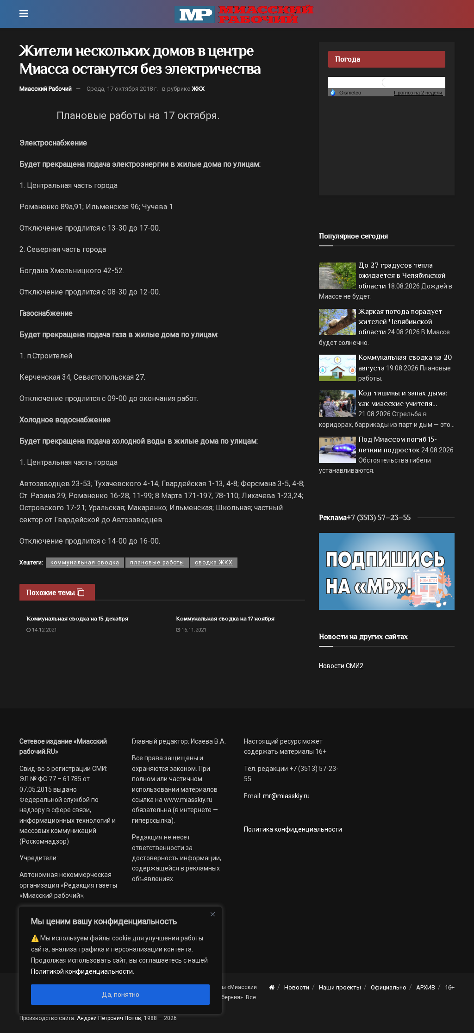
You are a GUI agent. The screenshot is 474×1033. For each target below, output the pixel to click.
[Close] (212, 914)
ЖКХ (198, 88)
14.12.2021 (44, 630)
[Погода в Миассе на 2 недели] (418, 93)
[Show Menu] (23, 14)
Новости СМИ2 (341, 666)
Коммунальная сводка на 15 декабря (77, 618)
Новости (296, 987)
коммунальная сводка (84, 562)
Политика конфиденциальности (293, 829)
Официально (388, 987)
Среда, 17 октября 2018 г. (122, 88)
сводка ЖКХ (214, 562)
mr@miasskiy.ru (286, 796)
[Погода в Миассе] (386, 81)
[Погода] (345, 92)
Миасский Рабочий (45, 88)
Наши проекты (340, 987)
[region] (120, 960)
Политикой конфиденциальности (82, 971)
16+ (450, 987)
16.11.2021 (193, 630)
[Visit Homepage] (244, 14)
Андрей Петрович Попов (109, 1018)
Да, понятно (120, 994)
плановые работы (157, 562)
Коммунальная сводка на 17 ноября (225, 618)
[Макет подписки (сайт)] (387, 571)
